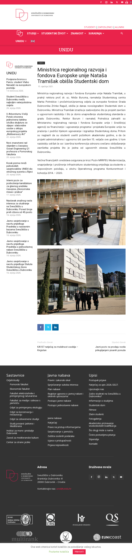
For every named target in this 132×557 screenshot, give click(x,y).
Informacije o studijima (101, 400)
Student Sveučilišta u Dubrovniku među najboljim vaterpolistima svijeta (18, 101)
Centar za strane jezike (18, 442)
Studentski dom (97, 405)
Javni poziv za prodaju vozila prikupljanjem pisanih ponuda (110, 348)
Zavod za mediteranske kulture (22, 437)
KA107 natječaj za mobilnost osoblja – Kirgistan (57, 348)
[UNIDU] (66, 15)
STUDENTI (89, 27)
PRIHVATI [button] (79, 551)
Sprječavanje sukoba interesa (63, 384)
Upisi (93, 375)
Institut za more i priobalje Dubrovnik (20, 432)
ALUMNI (119, 27)
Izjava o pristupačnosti (59, 440)
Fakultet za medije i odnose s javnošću (25, 402)
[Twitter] (116, 2)
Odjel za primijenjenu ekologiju (26, 407)
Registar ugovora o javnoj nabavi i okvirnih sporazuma (65, 395)
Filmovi (92, 409)
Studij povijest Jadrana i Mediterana (22, 425)
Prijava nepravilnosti (58, 445)
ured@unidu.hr (63, 488)
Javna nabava (59, 375)
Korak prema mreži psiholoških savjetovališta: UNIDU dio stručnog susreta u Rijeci (19, 167)
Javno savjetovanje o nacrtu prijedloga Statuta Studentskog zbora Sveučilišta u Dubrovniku (19, 265)
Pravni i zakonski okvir (59, 380)
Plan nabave (54, 389)
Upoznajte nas (96, 389)
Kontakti (93, 443)
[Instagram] (106, 2)
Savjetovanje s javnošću (60, 431)
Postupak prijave (97, 380)
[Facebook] (101, 2)
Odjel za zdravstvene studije (24, 419)
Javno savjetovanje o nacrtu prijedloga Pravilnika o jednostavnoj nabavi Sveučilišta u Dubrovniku (19, 247)
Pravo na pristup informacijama (64, 427)
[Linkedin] (111, 2)
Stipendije (94, 439)
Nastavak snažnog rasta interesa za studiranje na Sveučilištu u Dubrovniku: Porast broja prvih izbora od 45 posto (19, 206)
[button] (122, 33)
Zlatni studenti (96, 414)
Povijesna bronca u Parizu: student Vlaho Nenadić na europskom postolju (18, 83)
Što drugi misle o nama (101, 430)
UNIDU (20, 33)
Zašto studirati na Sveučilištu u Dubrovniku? (105, 395)
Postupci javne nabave (59, 400)
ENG (31, 41)
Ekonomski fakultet (20, 388)
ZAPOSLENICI (105, 27)
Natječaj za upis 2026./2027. (103, 384)
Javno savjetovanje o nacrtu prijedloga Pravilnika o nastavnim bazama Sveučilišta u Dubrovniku (18, 226)
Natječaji (52, 422)
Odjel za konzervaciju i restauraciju (21, 413)
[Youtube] (122, 2)
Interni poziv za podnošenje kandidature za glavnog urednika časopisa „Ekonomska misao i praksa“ (19, 186)
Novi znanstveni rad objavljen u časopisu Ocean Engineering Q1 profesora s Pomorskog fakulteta (19, 148)
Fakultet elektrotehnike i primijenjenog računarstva (23, 394)
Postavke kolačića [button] (59, 551)
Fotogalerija (95, 418)
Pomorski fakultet (19, 384)
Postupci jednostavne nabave (63, 405)
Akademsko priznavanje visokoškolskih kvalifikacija (102, 424)
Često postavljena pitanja (102, 434)
